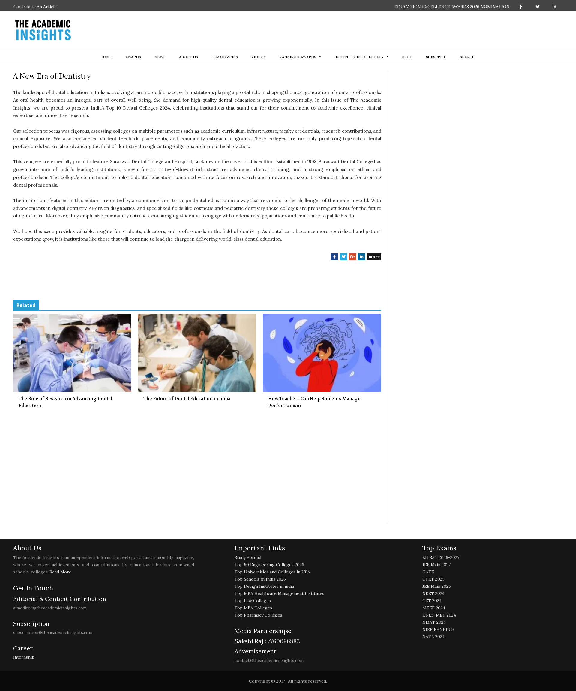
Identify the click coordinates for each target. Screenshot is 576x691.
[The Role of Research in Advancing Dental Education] (72, 353)
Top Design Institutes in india (264, 586)
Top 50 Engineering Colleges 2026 (269, 564)
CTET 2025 (433, 579)
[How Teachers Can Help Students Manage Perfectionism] (322, 353)
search (467, 57)
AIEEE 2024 (433, 608)
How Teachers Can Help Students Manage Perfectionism (314, 402)
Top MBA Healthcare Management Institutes (279, 593)
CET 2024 (432, 600)
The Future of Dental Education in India (186, 399)
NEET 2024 (433, 593)
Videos (258, 57)
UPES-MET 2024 (439, 615)
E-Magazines (225, 57)
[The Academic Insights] (43, 30)
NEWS (160, 57)
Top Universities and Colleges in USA (272, 572)
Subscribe (436, 57)
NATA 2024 (433, 636)
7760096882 (283, 641)
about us (188, 57)
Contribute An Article (35, 6)
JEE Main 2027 (436, 564)
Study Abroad (248, 557)
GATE (428, 572)
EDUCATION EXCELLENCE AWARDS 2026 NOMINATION (452, 6)
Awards (133, 57)
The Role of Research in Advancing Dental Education (65, 402)
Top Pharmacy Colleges (258, 615)
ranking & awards (297, 57)
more (374, 256)
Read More (60, 572)
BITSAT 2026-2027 (440, 557)
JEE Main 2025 (436, 586)
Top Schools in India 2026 (260, 579)
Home (106, 57)
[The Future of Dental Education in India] (197, 353)
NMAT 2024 (434, 622)
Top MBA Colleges (253, 608)
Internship (23, 657)
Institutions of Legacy (359, 57)
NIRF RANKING (438, 629)
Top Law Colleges (253, 600)
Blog (407, 57)
